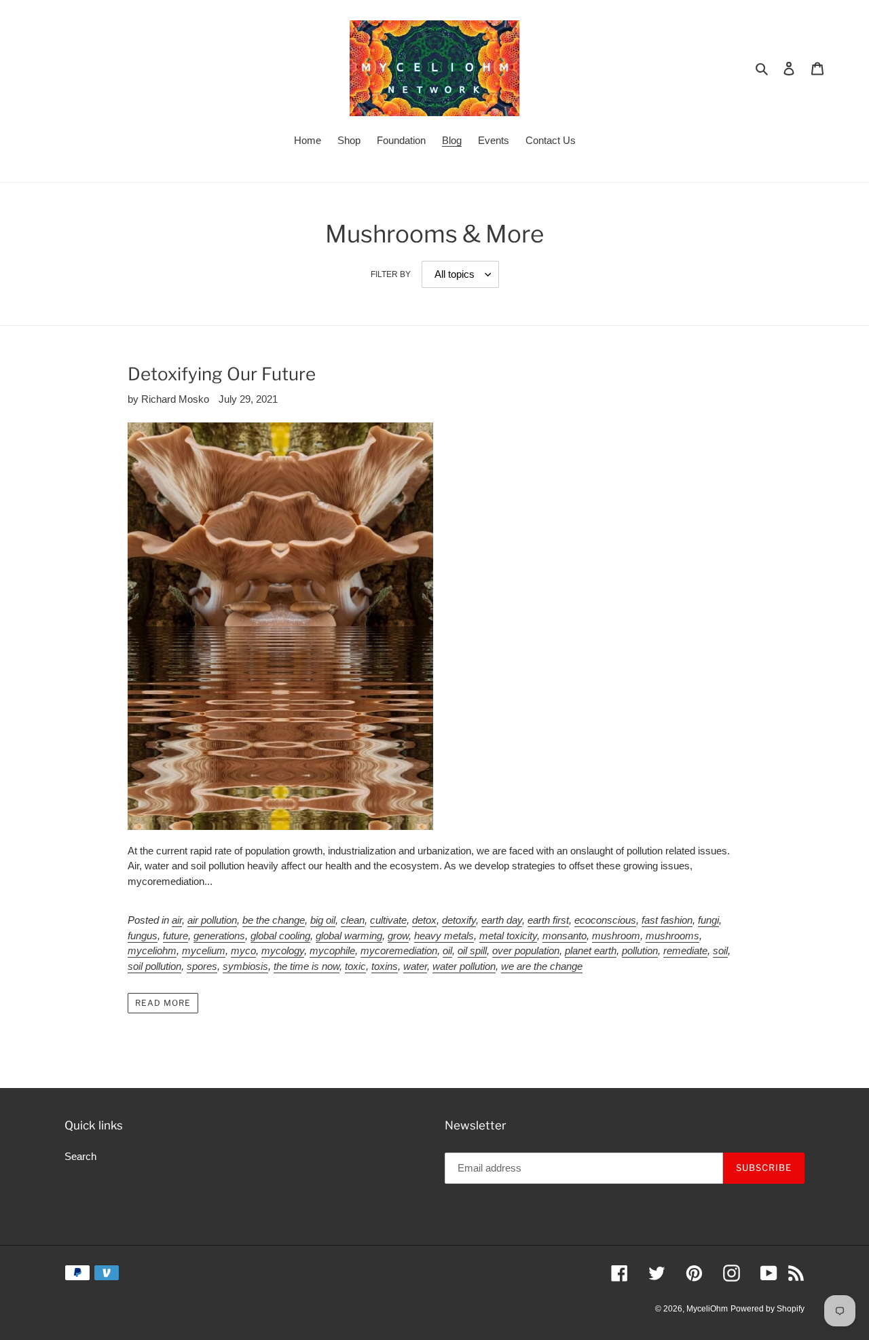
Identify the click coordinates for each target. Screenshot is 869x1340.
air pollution (212, 920)
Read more (163, 1003)
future (175, 935)
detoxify (459, 920)
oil (447, 950)
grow (398, 935)
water (415, 966)
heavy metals (444, 935)
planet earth (590, 950)
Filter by (391, 274)
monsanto (564, 935)
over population (525, 950)
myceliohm (152, 950)
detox (424, 920)
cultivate (388, 920)
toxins (384, 966)
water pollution (464, 966)
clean (353, 920)
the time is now (306, 966)
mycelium (203, 950)
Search (80, 1156)
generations (219, 935)
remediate (685, 950)
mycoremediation (398, 950)
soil (720, 950)
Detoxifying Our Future (222, 373)
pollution (640, 950)
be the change (273, 920)
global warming (349, 935)
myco (243, 950)
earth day (501, 920)
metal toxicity (508, 935)
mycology (282, 950)
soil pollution (154, 966)
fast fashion (667, 920)
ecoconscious (605, 920)
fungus (143, 935)
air (177, 920)
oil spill (472, 950)
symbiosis (245, 966)
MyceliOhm (707, 1309)
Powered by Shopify (768, 1309)
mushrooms (672, 935)
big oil (322, 920)
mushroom (616, 935)
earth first (548, 920)
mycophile (332, 950)
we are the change (542, 966)
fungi (708, 920)
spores (202, 966)
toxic (355, 966)
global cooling (280, 935)
